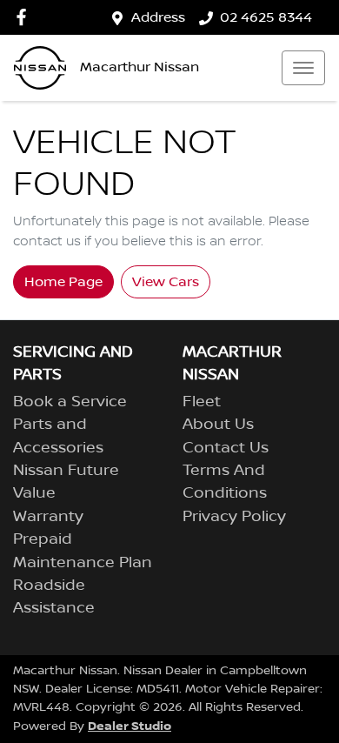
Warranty (48, 516)
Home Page (63, 282)
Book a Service (70, 402)
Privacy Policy (234, 516)
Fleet (202, 402)
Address (158, 17)
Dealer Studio (129, 726)
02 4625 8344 (266, 17)
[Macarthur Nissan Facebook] (25, 17)
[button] (303, 67)
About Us (218, 424)
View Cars (165, 282)
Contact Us (226, 448)
